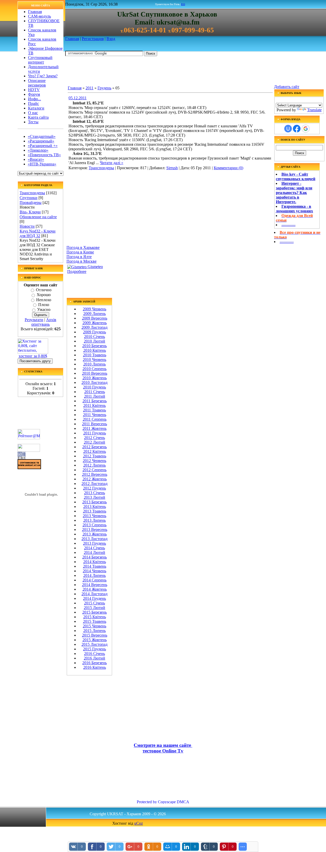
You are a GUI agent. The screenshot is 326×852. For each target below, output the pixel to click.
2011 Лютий (94, 396)
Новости (27, 226)
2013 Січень (94, 493)
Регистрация (93, 38)
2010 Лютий (94, 341)
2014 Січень (94, 548)
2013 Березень (94, 502)
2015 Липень (94, 630)
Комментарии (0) (228, 168)
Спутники (28, 198)
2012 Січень (94, 437)
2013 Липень (94, 520)
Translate (314, 110)
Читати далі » (111, 163)
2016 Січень (94, 653)
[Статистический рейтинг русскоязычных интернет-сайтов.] (29, 450)
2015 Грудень (94, 649)
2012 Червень (94, 460)
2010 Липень (94, 364)
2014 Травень (94, 566)
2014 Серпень (94, 580)
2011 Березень (95, 401)
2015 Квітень (94, 617)
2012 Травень (94, 456)
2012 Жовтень (95, 479)
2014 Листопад (94, 594)
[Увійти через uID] (288, 128)
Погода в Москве (81, 261)
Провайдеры (31, 202)
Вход (110, 38)
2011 (89, 88)
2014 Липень (94, 575)
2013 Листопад (94, 539)
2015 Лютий (94, 607)
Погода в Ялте (79, 256)
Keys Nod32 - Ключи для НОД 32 (38, 233)
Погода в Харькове (83, 247)
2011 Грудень (94, 433)
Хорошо (44, 295)
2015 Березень (94, 612)
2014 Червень (94, 571)
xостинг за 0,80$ (33, 356)
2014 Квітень (94, 561)
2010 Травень (94, 355)
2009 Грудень (94, 332)
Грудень (104, 88)
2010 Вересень (94, 373)
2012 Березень (94, 447)
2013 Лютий (94, 497)
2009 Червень (94, 309)
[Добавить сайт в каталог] (22, 458)
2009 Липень (94, 313)
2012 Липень (94, 465)
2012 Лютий (94, 442)
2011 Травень (94, 410)
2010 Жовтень (95, 378)
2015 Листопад (94, 644)
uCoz (138, 823)
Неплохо (43, 300)
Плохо (43, 304)
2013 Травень (94, 511)
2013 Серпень (94, 525)
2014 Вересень (94, 584)
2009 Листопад (94, 327)
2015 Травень (94, 621)
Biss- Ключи (30, 212)
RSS (183, 4)
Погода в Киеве (80, 252)
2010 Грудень (94, 387)
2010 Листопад (94, 382)
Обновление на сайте (38, 217)
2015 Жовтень (95, 640)
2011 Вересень (94, 424)
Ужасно (43, 310)
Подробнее (76, 271)
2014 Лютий (94, 552)
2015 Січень (94, 603)
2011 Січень (94, 392)
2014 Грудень (94, 598)
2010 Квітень (94, 350)
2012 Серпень (94, 470)
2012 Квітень (94, 451)
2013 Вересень (94, 529)
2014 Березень (94, 557)
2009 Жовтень (95, 323)
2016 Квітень (94, 667)
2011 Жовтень (94, 428)
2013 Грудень (94, 543)
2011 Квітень (94, 405)
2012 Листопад (94, 483)
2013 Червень (94, 516)
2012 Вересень (94, 474)
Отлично (43, 290)
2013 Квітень (94, 506)
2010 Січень (94, 336)
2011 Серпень (94, 419)
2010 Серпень (94, 369)
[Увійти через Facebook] (297, 128)
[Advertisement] (158, 71)
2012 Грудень (94, 488)
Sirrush (172, 168)
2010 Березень (94, 346)
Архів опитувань (43, 322)
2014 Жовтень (95, 589)
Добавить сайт (286, 86)
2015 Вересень (94, 635)
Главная (72, 38)
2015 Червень (94, 626)
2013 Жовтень (95, 534)
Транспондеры (32, 193)
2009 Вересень (94, 318)
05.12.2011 (78, 98)
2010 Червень (94, 359)
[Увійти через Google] (306, 129)
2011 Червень (94, 414)
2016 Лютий (94, 658)
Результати (34, 320)
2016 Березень (94, 663)
